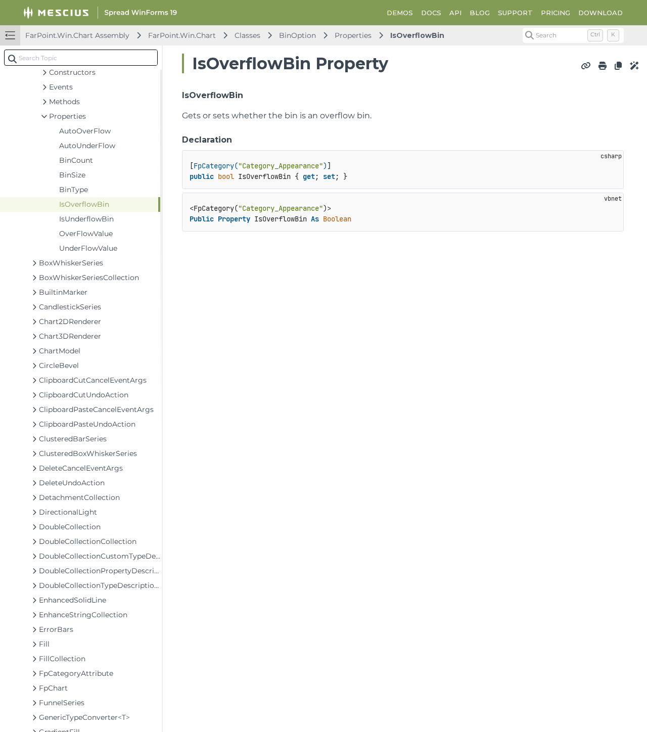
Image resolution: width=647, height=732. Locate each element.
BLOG (480, 13)
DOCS (431, 13)
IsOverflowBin (417, 35)
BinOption (297, 35)
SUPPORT (515, 13)
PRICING (555, 13)
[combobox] (81, 58)
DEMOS (400, 13)
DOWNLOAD (600, 13)
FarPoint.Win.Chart (182, 35)
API (455, 13)
